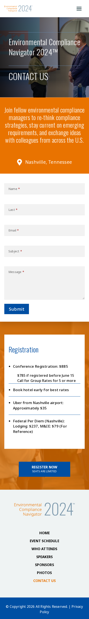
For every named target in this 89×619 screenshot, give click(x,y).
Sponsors (44, 564)
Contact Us (44, 580)
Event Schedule (44, 541)
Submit (16, 309)
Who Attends (44, 548)
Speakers (44, 556)
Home (44, 533)
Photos (44, 572)
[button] (44, 469)
